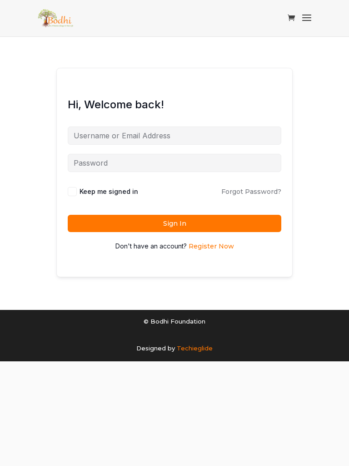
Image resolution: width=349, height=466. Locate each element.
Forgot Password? (251, 191)
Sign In (174, 223)
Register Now (211, 246)
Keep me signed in (109, 191)
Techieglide (195, 348)
